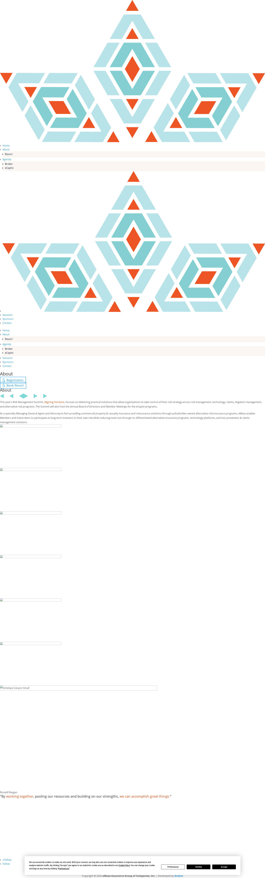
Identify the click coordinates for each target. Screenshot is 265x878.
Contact (7, 323)
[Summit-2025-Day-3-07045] (30, 470)
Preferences (173, 867)
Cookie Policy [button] (124, 865)
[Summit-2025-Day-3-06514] (30, 557)
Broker (9, 164)
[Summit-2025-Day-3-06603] (30, 600)
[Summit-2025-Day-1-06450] (30, 426)
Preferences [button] (63, 869)
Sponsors (7, 319)
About (6, 149)
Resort (9, 154)
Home (6, 145)
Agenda (6, 159)
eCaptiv (9, 168)
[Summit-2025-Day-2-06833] (30, 513)
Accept (224, 867)
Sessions (7, 315)
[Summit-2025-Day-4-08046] (30, 644)
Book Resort (15, 385)
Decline (198, 867)
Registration (14, 380)
